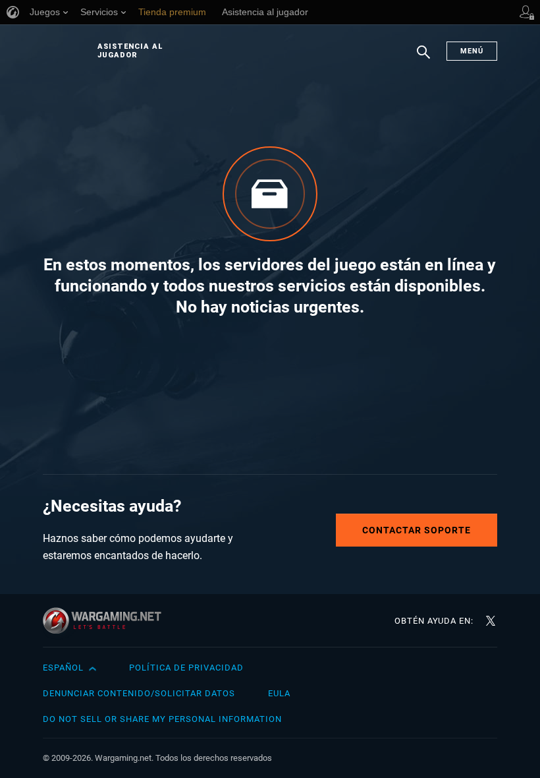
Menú (471, 51)
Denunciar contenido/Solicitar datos (139, 693)
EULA (279, 693)
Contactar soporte (416, 530)
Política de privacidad (186, 668)
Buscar (423, 58)
